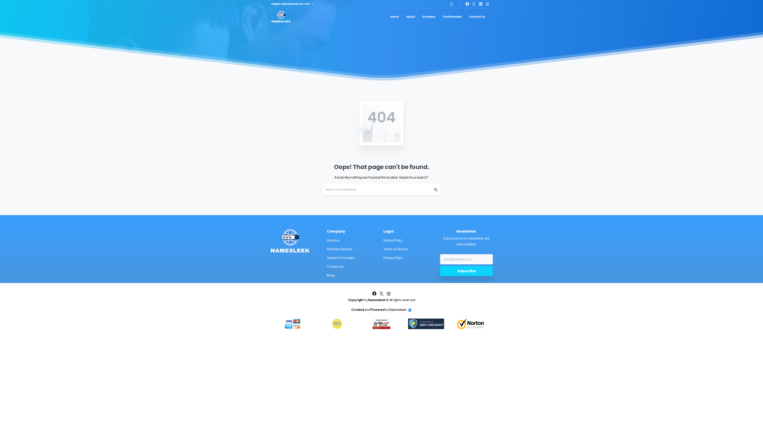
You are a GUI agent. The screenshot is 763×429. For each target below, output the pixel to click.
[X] (474, 4)
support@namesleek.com (291, 4)
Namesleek (398, 309)
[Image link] (290, 241)
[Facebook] (467, 4)
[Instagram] (487, 4)
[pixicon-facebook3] (374, 294)
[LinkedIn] (480, 4)
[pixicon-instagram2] (388, 294)
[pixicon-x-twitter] (381, 294)
